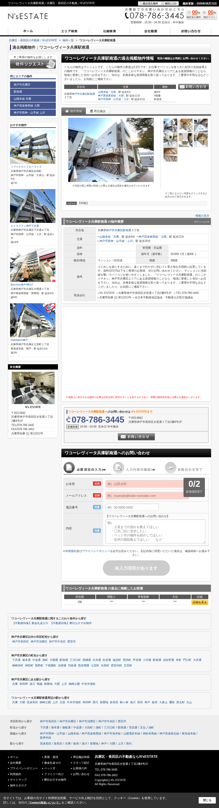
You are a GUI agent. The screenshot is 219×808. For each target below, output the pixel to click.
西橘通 (87, 660)
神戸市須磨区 (39, 641)
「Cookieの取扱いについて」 (44, 802)
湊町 (45, 660)
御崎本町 (17, 665)
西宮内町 (116, 665)
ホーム (14, 757)
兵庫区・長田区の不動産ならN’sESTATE (126, 756)
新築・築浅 (51, 757)
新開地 (48, 683)
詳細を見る (200, 602)
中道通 (36, 660)
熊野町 (39, 665)
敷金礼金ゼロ (52, 762)
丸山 (189, 702)
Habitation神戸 (19, 340)
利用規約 (71, 551)
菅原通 (133, 727)
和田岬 (23, 683)
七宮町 (95, 665)
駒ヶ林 (124, 702)
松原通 (107, 660)
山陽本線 (103, 91)
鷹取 (172, 702)
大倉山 (163, 702)
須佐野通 (168, 660)
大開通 (54, 660)
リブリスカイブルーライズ (26, 166)
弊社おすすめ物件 (55, 779)
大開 (121, 95)
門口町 (187, 660)
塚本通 (26, 660)
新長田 (114, 702)
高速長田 (32, 702)
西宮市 (71, 641)
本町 (178, 660)
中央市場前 (88, 683)
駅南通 (91, 93)
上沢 (126, 99)
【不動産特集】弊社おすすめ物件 (71, 623)
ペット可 (49, 768)
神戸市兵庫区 (79, 93)
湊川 (32, 683)
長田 (140, 702)
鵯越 (39, 683)
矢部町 (105, 665)
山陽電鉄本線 (131, 733)
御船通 (66, 727)
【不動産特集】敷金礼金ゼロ (30, 623)
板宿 (154, 702)
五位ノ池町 (147, 727)
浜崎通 (62, 665)
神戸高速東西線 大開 (27, 105)
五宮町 (128, 665)
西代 (95, 702)
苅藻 (62, 702)
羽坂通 (72, 665)
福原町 (117, 660)
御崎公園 (74, 683)
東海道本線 (189, 733)
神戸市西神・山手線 (109, 99)
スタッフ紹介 (81, 762)
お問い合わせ (81, 774)
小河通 (147, 660)
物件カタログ (18, 785)
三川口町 (75, 660)
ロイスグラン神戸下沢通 (25, 225)
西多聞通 (83, 665)
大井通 (197, 660)
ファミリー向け (54, 774)
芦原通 (137, 660)
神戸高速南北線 (169, 733)
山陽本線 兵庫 (22, 98)
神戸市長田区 (20, 641)
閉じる (207, 800)
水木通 (97, 660)
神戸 (147, 702)
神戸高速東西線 (107, 95)
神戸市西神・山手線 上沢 (29, 112)
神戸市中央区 (57, 641)
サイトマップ (18, 779)
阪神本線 (45, 737)
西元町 (180, 702)
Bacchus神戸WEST (22, 284)
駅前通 (157, 660)
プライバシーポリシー (96, 551)
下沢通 (16, 660)
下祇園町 (50, 665)
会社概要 (15, 762)
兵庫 (113, 91)
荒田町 (127, 660)
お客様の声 (80, 768)
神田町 (29, 665)
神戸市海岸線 (112, 733)
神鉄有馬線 (150, 733)
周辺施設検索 (81, 757)
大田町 (88, 727)
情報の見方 (202, 215)
